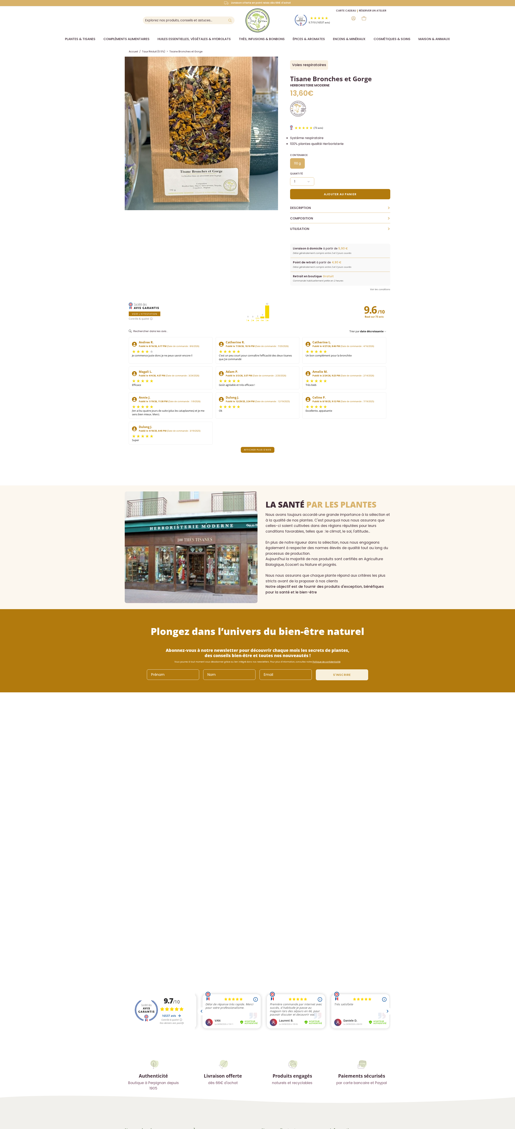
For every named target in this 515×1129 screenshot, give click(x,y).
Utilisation (340, 229)
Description (340, 208)
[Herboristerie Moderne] (257, 20)
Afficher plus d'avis (257, 449)
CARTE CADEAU (346, 10)
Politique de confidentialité (326, 661)
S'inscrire (342, 675)
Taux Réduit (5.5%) (153, 51)
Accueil (133, 51)
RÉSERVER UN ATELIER (372, 10)
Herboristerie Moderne (310, 85)
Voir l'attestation (144, 313)
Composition (340, 218)
